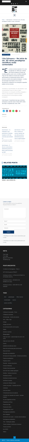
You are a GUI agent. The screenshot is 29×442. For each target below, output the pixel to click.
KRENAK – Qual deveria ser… (9, 180)
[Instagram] (12, 3)
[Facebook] (17, 3)
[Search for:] (6, 1)
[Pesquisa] (26, 1)
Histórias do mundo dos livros (10, 378)
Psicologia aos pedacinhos (9, 412)
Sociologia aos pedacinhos (9, 419)
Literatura (5, 388)
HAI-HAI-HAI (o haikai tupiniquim (10, 370)
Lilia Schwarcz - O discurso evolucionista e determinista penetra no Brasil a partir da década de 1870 (7, 149)
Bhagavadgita (6, 334)
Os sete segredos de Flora (9, 399)
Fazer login (5, 254)
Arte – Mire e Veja (7, 319)
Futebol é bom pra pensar (9, 368)
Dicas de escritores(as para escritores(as (12, 348)
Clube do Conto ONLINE (8, 341)
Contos (4, 343)
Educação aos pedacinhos (9, 353)
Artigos (4, 322)
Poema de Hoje (6, 404)
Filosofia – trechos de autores (10, 363)
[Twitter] (16, 3)
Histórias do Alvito (7, 375)
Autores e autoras (7, 332)
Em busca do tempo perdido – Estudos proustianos (15, 356)
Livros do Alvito (6, 390)
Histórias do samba (7, 380)
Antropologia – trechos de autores (11, 317)
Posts (5, 256)
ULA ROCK (5, 429)
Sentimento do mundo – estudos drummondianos (14, 417)
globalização (11, 297)
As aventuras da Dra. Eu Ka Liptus (11, 327)
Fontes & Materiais (7, 365)
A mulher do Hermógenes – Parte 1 (11, 269)
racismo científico (8, 303)
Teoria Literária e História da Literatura (12, 424)
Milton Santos (20, 297)
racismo (14, 300)
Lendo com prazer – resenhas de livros (12, 385)
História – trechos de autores (10, 373)
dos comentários (8, 257)
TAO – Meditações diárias (9, 422)
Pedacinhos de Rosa (7, 402)
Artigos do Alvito (7, 324)
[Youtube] (14, 3)
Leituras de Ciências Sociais (9, 383)
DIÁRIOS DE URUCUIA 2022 (9, 346)
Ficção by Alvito (6, 360)
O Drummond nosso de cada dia (10, 393)
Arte (5, 297)
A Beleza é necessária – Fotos (10, 312)
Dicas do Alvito (6, 351)
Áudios (4, 329)
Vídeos (4, 431)
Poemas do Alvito (7, 407)
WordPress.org (6, 259)
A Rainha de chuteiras (8, 314)
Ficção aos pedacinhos (8, 358)
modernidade (7, 300)
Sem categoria (6, 414)
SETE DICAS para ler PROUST (10, 272)
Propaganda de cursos (8, 409)
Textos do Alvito (7, 426)
